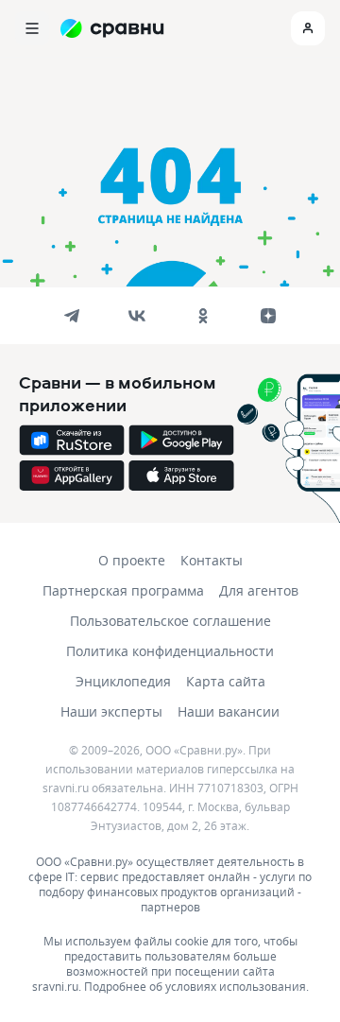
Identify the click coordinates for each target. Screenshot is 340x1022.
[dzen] (268, 315)
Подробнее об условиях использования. (196, 986)
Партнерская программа (123, 590)
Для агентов (258, 590)
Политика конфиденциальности (170, 651)
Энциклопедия (123, 681)
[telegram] (71, 315)
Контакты (211, 560)
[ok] (203, 315)
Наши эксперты (111, 711)
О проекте (131, 560)
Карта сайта (225, 681)
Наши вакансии (229, 711)
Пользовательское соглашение (170, 621)
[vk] (137, 315)
